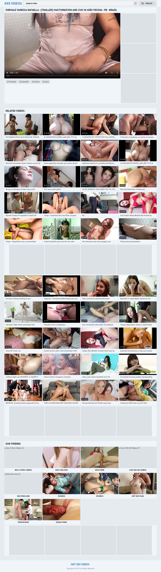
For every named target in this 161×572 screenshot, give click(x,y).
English (149, 3)
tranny (36, 81)
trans (47, 81)
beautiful (25, 81)
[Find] (135, 3)
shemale (12, 81)
